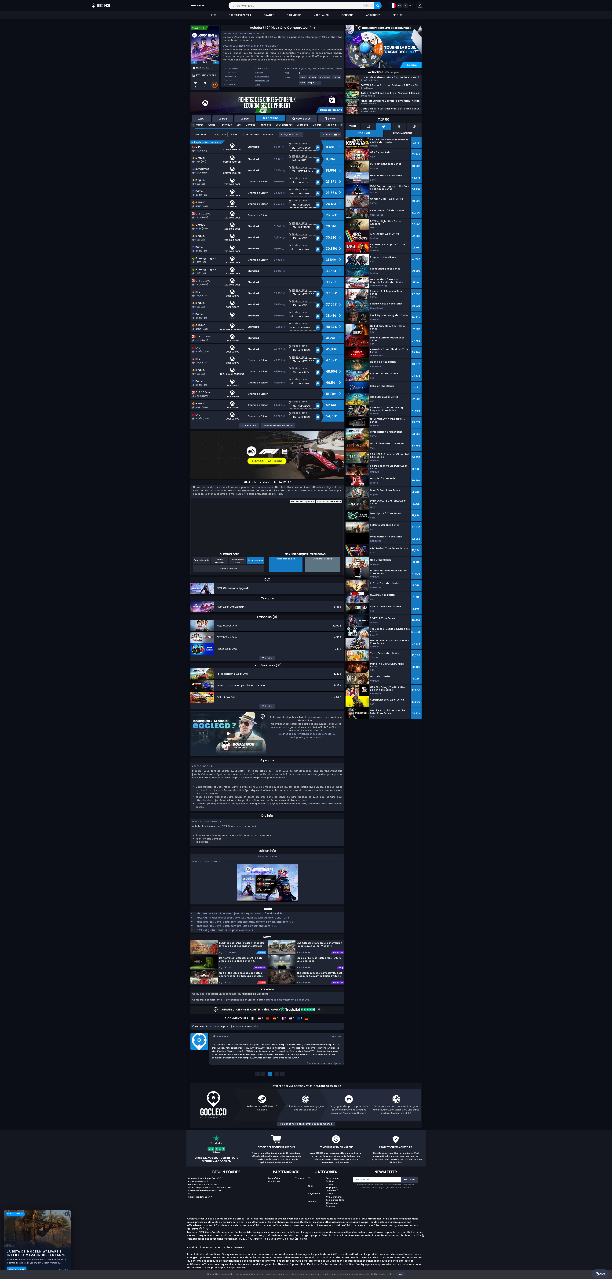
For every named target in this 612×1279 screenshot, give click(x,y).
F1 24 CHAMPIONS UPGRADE (206, 821)
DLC (239, 124)
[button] (419, 5)
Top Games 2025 (335, 1199)
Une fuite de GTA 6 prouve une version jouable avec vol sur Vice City (319, 944)
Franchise (265, 124)
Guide (211, 124)
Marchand (201, 134)
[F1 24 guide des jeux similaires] (267, 454)
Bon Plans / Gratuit (332, 1192)
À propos (302, 124)
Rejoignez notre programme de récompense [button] (306, 1123)
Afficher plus (249, 425)
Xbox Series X (328, 68)
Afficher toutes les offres (278, 425)
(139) (318, 1009)
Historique (226, 124)
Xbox (257, 84)
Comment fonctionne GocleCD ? (205, 1178)
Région (219, 134)
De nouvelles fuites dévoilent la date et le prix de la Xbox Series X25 (240, 959)
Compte (250, 124)
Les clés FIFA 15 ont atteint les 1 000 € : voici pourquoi (319, 959)
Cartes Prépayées (331, 1186)
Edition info (332, 124)
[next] (216, 62)
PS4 (304, 68)
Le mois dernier (255, 560)
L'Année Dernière (219, 561)
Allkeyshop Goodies (332, 1205)
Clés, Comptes (289, 134)
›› (282, 1074)
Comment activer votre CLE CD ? (205, 1190)
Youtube (299, 1178)
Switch (339, 68)
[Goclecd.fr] (101, 5)
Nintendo (312, 1201)
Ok (400, 1274)
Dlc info (317, 124)
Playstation (314, 1193)
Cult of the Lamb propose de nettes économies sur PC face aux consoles (241, 974)
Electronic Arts (262, 80)
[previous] (194, 62)
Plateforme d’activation (259, 134)
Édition (234, 134)
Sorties (261, 952)
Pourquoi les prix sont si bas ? (203, 1184)
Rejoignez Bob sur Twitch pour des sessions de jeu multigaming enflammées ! (306, 735)
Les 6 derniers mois (237, 561)
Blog (341, 967)
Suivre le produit (228, 568)
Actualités (260, 967)
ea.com (259, 72)
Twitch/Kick (274, 1178)
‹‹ (257, 1074)
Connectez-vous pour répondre (325, 1063)
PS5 (308, 68)
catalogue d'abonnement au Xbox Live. (287, 999)
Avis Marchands (334, 1196)
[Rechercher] (378, 5)
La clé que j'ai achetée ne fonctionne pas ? (210, 1187)
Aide (602, 1273)
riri (213, 1036)
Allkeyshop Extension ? (200, 1196)
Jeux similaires (284, 124)
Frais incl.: (328, 134)
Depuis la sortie (201, 560)
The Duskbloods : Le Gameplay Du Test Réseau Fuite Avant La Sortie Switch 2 (319, 974)
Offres (200, 124)
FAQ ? (191, 1193)
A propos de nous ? (198, 1181)
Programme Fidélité (332, 1180)
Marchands (274, 1181)
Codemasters (262, 76)
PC (300, 68)
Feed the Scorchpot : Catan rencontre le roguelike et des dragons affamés (241, 944)
